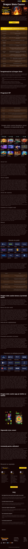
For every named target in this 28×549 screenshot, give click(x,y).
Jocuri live (10, 136)
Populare (3, 136)
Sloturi (24, 136)
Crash (17, 136)
